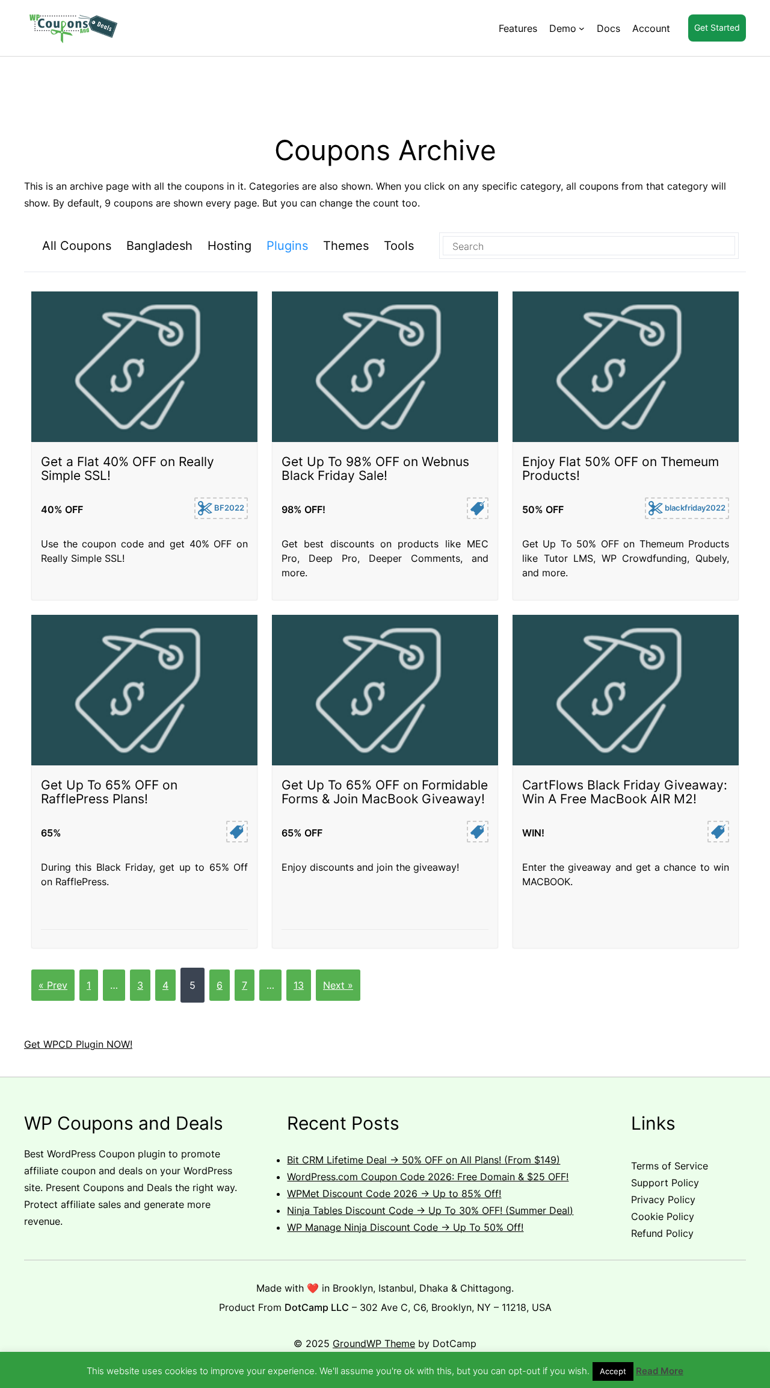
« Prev (52, 985)
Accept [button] (613, 1371)
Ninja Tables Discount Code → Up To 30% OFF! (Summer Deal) (430, 1210)
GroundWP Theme (374, 1343)
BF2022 (228, 507)
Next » (338, 985)
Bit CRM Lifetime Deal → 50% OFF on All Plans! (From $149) (423, 1160)
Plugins (287, 245)
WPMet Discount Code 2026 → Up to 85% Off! (394, 1193)
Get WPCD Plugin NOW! (78, 1044)
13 (299, 985)
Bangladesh (159, 245)
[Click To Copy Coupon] (477, 508)
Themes (346, 245)
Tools (399, 245)
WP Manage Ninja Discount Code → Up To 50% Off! (405, 1227)
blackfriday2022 (694, 507)
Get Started (717, 27)
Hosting (229, 245)
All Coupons (76, 245)
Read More (659, 1371)
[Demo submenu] (582, 28)
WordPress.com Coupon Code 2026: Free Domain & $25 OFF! (427, 1177)
